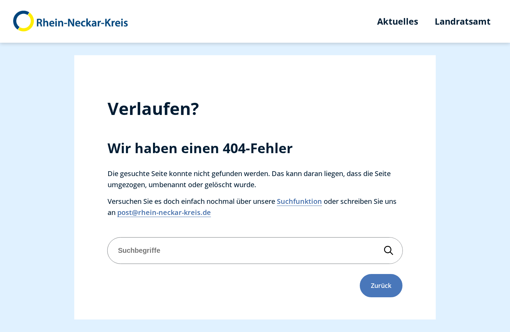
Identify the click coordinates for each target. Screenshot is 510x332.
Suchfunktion (299, 201)
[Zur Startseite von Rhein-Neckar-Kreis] (70, 21)
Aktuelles (397, 21)
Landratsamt (463, 21)
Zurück (381, 285)
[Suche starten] (388, 251)
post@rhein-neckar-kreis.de (164, 212)
